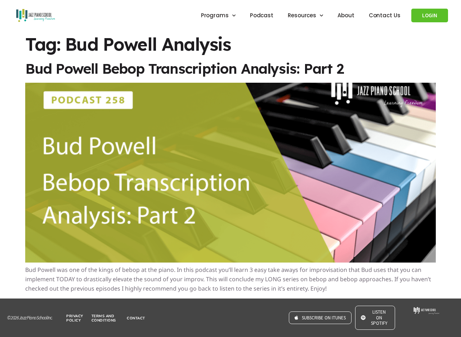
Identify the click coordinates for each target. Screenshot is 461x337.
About (345, 15)
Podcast (261, 15)
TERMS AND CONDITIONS (103, 318)
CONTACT (136, 318)
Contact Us (384, 15)
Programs (215, 15)
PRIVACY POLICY (74, 318)
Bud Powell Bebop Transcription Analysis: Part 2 (184, 68)
